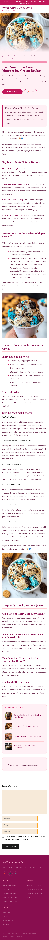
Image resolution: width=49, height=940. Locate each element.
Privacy (5, 937)
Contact (5, 917)
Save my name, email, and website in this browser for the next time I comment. (25, 838)
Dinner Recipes (8, 889)
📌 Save (30, 92)
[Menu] (39, 9)
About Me (6, 912)
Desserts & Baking (11, 57)
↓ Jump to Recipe (12, 92)
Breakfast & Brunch (10, 885)
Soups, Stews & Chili (34, 893)
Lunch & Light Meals (34, 885)
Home (4, 57)
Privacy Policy (8, 921)
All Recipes (31, 897)
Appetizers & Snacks (10, 897)
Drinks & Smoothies (10, 901)
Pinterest (34, 2)
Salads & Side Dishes (34, 889)
